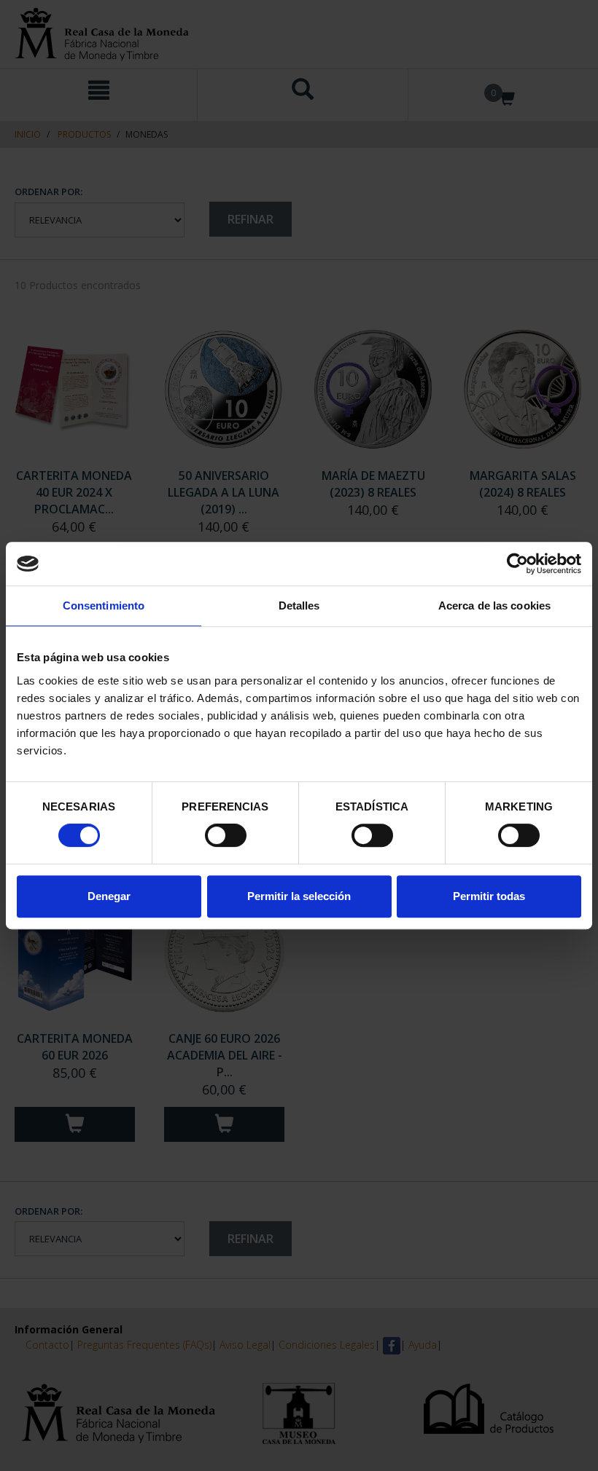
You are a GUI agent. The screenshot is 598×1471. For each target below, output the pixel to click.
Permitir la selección (299, 896)
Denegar (109, 896)
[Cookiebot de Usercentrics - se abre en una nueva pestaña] (517, 564)
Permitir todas (489, 896)
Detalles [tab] (299, 605)
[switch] (225, 835)
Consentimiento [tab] (103, 605)
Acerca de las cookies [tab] (494, 605)
